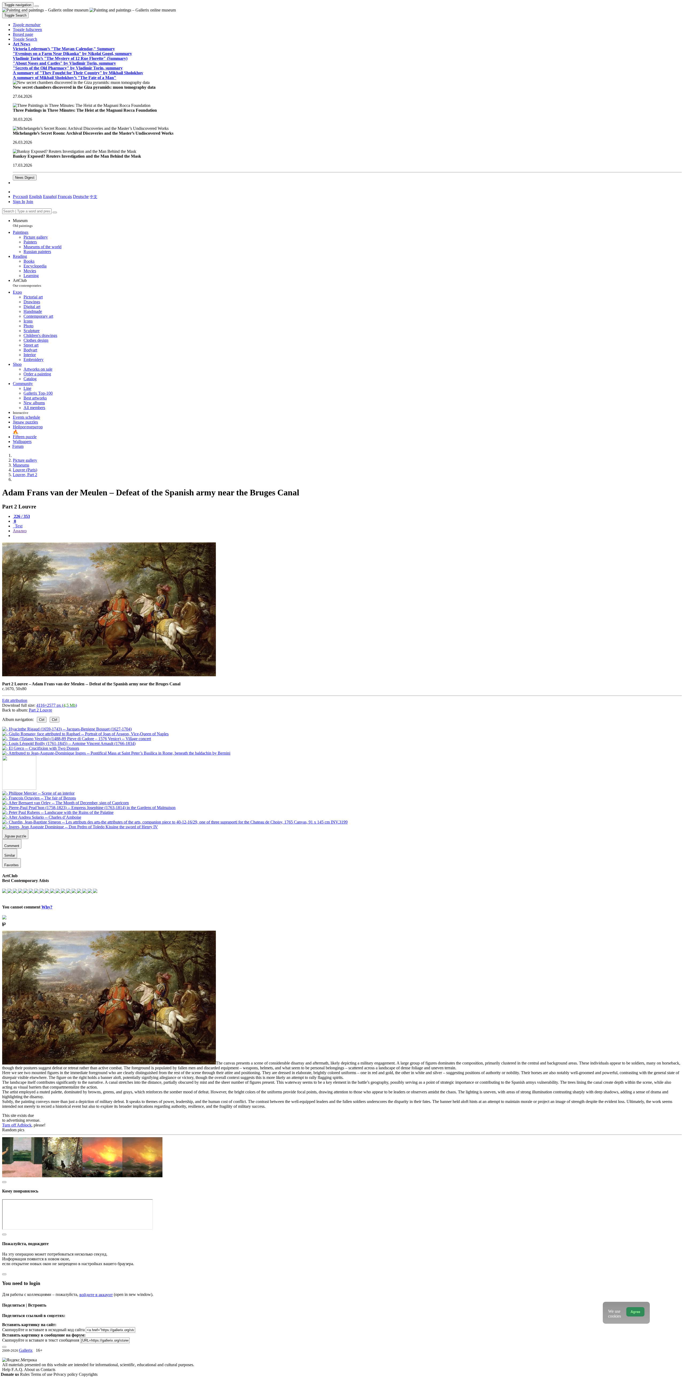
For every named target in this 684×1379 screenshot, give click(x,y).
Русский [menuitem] (20, 196)
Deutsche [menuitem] (81, 196)
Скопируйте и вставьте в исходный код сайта (43, 1329)
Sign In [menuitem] (19, 201)
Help (6, 1369)
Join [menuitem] (29, 201)
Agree (635, 1312)
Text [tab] (18, 526)
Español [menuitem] (50, 196)
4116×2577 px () (56, 705)
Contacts (48, 1369)
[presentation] (347, 535)
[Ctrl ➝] (38, 793)
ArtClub (27, 283)
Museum (23, 223)
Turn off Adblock (17, 1125)
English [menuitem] (35, 196)
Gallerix (26, 1350)
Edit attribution (14, 700)
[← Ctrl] (116, 753)
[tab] (21, 516)
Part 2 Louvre (40, 710)
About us (32, 1369)
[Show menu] (36, 6)
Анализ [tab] (19, 531)
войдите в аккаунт (96, 1294)
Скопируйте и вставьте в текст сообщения (40, 1340)
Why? (46, 907)
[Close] (55, 212)
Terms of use (42, 1374)
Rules (25, 1374)
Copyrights (88, 1374)
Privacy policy (66, 1374)
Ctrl (41, 720)
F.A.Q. (17, 1369)
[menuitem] (93, 196)
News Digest (24, 178)
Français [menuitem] (65, 196)
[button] (27, 24)
